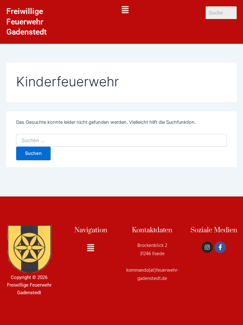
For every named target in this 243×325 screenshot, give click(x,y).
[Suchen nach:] (121, 140)
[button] (125, 10)
